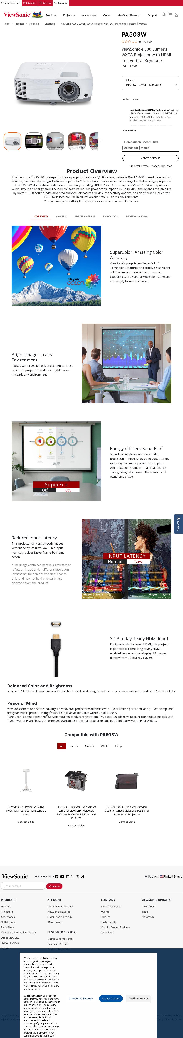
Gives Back (107, 932)
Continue (54, 886)
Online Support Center (60, 938)
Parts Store (7, 927)
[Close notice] (152, 998)
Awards (61, 216)
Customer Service (57, 943)
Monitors (51, 15)
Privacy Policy (37, 985)
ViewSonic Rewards (129, 15)
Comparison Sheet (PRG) (141, 142)
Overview (41, 216)
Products (19, 23)
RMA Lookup (54, 922)
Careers (105, 916)
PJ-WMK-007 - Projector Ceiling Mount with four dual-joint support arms (26, 810)
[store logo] (23, 14)
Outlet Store (8, 922)
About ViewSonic (110, 906)
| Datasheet (130, 148)
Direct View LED (10, 937)
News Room (148, 906)
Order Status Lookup (59, 916)
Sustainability (108, 922)
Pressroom (147, 916)
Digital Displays (10, 942)
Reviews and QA (137, 216)
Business (46, 3)
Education (31, 3)
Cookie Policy (51, 985)
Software (6, 948)
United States (173, 876)
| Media (144, 148)
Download (110, 216)
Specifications (85, 216)
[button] (35, 141)
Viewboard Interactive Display (18, 932)
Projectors (69, 15)
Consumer (62, 3)
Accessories (89, 15)
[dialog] (91, 993)
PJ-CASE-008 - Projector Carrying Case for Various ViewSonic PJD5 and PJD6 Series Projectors (127, 810)
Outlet (106, 15)
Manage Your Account (60, 906)
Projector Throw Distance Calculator (151, 165)
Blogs (144, 911)
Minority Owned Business (115, 927)
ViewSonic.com (12, 3)
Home (7, 23)
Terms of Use (35, 988)
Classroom (50, 23)
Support (152, 15)
